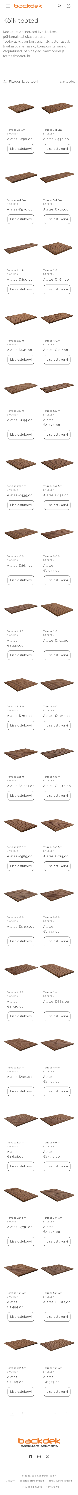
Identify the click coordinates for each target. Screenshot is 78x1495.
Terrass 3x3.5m (52, 847)
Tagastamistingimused (31, 1481)
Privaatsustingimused (60, 1481)
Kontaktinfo (52, 1487)
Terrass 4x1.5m (16, 200)
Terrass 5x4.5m (53, 1292)
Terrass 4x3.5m (16, 917)
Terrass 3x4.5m (53, 1217)
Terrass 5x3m (15, 776)
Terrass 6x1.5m (16, 270)
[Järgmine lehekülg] (66, 1413)
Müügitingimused (32, 1487)
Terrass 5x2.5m (52, 556)
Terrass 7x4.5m (53, 1367)
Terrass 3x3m (15, 706)
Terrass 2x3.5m (16, 847)
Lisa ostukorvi (21, 149)
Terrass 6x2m (51, 410)
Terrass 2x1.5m (16, 129)
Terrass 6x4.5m (16, 1367)
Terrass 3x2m (15, 340)
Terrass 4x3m (51, 706)
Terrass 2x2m (51, 270)
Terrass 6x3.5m (16, 992)
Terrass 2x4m (51, 992)
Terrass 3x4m (15, 1067)
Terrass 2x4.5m (16, 1217)
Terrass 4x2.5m (16, 556)
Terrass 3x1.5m (52, 129)
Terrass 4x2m (51, 340)
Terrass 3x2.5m (52, 485)
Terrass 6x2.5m (16, 631)
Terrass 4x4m (52, 1067)
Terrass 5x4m (15, 1142)
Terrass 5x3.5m (52, 917)
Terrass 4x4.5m (17, 1292)
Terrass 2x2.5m (16, 485)
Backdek (37, 1475)
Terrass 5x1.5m (52, 200)
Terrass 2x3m (51, 631)
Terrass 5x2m (15, 410)
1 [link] (12, 1413)
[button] (8, 5)
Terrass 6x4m (51, 1142)
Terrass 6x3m (51, 776)
